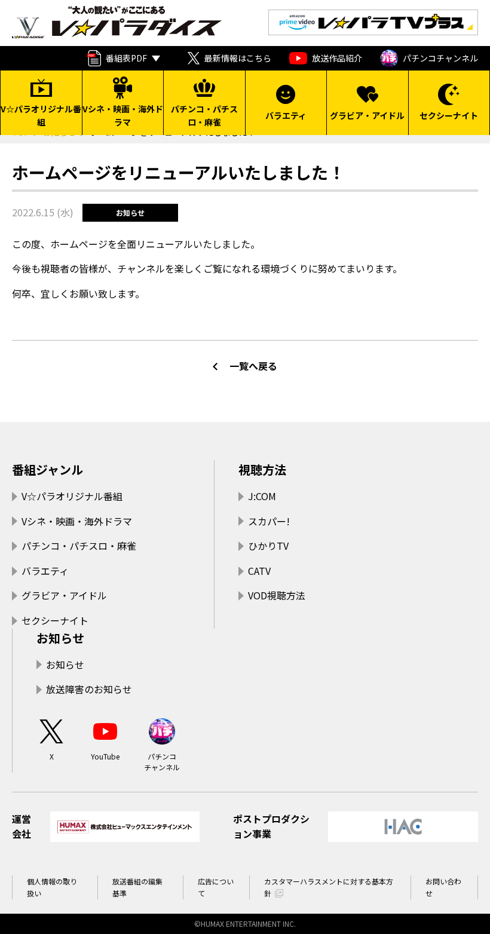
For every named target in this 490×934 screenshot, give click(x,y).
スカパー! (269, 521)
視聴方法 (262, 469)
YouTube (105, 756)
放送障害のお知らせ (89, 689)
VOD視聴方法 (276, 595)
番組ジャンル (47, 469)
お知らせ (60, 638)
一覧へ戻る (253, 366)
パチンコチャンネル (440, 58)
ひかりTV (268, 545)
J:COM (262, 496)
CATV (259, 571)
